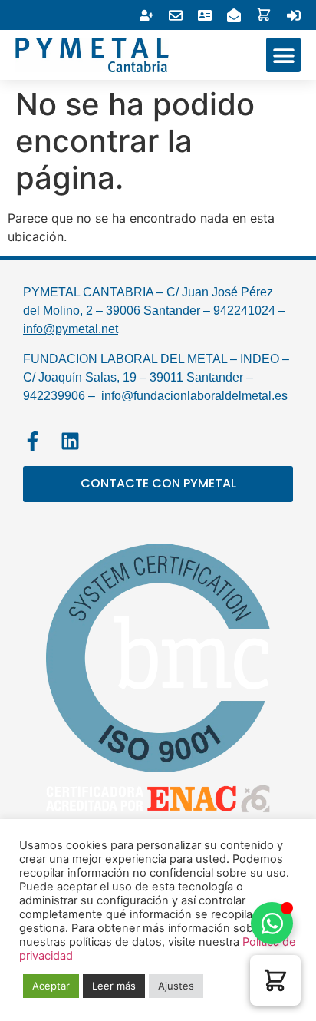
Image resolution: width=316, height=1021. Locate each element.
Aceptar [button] (51, 986)
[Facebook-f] (32, 441)
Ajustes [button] (176, 986)
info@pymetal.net (70, 328)
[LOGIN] (294, 15)
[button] (283, 55)
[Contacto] (234, 15)
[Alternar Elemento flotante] (272, 923)
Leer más (114, 986)
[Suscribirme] (146, 15)
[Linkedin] (70, 441)
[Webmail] (176, 15)
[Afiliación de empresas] (205, 15)
